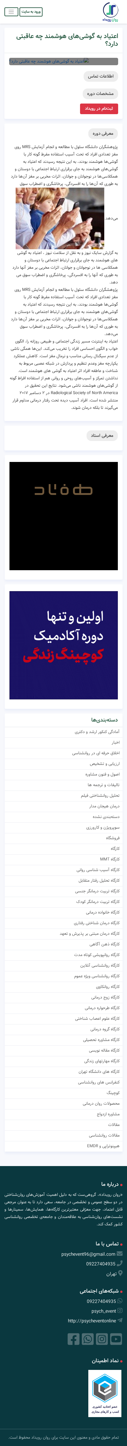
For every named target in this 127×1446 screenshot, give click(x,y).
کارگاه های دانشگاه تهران (99, 1071)
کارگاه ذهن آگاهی (104, 944)
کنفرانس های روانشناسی (99, 1082)
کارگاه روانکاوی (108, 986)
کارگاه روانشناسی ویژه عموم (97, 976)
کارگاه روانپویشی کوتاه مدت (97, 955)
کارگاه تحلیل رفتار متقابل (99, 880)
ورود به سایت (31, 11)
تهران (111, 1274)
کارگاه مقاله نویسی (104, 1050)
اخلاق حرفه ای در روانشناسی (96, 753)
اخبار (116, 742)
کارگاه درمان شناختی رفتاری (97, 923)
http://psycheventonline (92, 1321)
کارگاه (115, 848)
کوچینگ (113, 1093)
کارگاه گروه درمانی (105, 1029)
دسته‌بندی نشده (106, 817)
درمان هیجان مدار (104, 806)
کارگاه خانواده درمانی (103, 912)
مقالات (114, 1125)
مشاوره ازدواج (108, 1114)
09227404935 (100, 1264)
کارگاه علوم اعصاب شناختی (97, 1018)
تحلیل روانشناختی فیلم (100, 795)
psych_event (104, 1311)
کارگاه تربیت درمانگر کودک (98, 902)
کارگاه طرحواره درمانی (102, 1008)
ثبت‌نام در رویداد (99, 108)
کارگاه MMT (110, 859)
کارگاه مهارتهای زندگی (102, 1061)
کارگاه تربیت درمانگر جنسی (97, 891)
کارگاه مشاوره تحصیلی (101, 1040)
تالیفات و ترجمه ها (104, 785)
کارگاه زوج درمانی (105, 997)
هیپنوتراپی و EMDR (103, 1146)
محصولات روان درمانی (101, 1103)
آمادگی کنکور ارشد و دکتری (97, 732)
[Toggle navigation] (11, 11)
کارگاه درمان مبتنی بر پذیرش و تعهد (90, 933)
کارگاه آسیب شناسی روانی (98, 870)
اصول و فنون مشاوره (102, 774)
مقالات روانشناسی (104, 1135)
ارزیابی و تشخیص (105, 763)
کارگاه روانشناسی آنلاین (100, 965)
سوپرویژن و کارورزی (103, 827)
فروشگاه (113, 838)
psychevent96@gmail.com (88, 1254)
